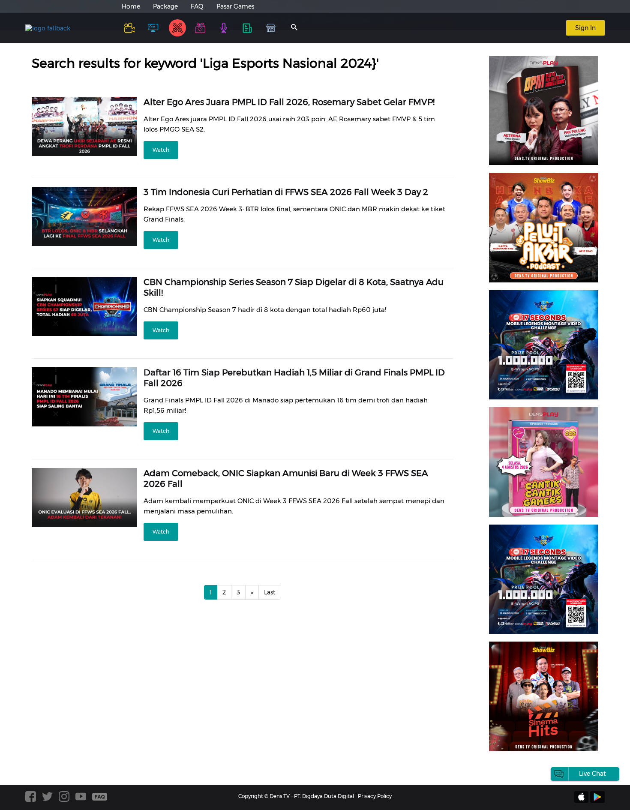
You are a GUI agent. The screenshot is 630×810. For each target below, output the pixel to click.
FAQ (197, 6)
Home (131, 6)
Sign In (585, 28)
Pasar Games (235, 6)
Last (270, 592)
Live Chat (592, 773)
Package (165, 6)
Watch (161, 150)
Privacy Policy (375, 796)
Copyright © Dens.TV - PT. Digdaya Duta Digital (296, 796)
